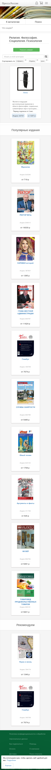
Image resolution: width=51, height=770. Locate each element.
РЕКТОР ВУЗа (25, 215)
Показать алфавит (26, 50)
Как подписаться (16, 744)
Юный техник (25, 455)
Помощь (32, 744)
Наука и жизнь (25, 661)
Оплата (12, 749)
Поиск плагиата (35, 754)
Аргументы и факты (25, 503)
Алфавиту (19, 61)
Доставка (13, 754)
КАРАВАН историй (25, 263)
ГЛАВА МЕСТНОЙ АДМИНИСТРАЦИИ (25, 312)
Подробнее (11, 760)
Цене (43, 61)
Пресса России (10, 3)
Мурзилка (25, 167)
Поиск (38, 21)
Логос (25, 92)
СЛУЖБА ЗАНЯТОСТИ (25, 407)
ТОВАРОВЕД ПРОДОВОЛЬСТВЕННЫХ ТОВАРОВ (25, 601)
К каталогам (12, 21)
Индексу (32, 61)
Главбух (25, 359)
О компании (34, 749)
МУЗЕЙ (26, 551)
